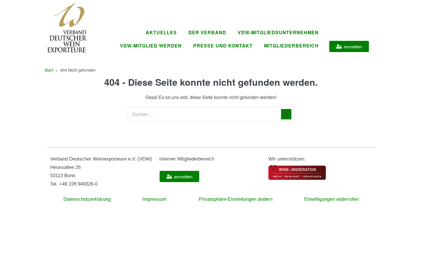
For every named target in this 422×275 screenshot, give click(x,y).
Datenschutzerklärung (87, 199)
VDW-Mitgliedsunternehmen (278, 32)
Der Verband (207, 32)
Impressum (154, 199)
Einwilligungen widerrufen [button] (331, 199)
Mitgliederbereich (291, 45)
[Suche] (286, 114)
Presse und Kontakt (223, 45)
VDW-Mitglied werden (151, 45)
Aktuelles (161, 32)
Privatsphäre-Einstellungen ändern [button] (235, 199)
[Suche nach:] (211, 114)
